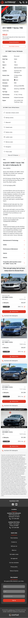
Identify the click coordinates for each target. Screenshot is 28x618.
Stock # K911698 (5, 295)
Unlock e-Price (15, 311)
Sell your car (14, 546)
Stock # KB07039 (5, 430)
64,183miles (23, 299)
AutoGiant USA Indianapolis (9, 315)
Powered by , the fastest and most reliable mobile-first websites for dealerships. (14, 610)
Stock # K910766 (5, 385)
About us (14, 550)
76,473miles (23, 434)
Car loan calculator (14, 562)
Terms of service (14, 570)
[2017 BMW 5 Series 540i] (14, 328)
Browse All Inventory (14, 42)
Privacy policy (14, 566)
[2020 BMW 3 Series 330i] (14, 418)
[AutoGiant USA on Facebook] (12, 504)
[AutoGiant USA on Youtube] (15, 504)
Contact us (14, 542)
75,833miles (23, 344)
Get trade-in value (14, 554)
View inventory (14, 538)
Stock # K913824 (5, 340)
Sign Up (14, 600)
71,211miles (23, 389)
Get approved (14, 558)
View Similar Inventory (14, 46)
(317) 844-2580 (15, 518)
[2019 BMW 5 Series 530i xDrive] (14, 283)
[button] (20, 2)
